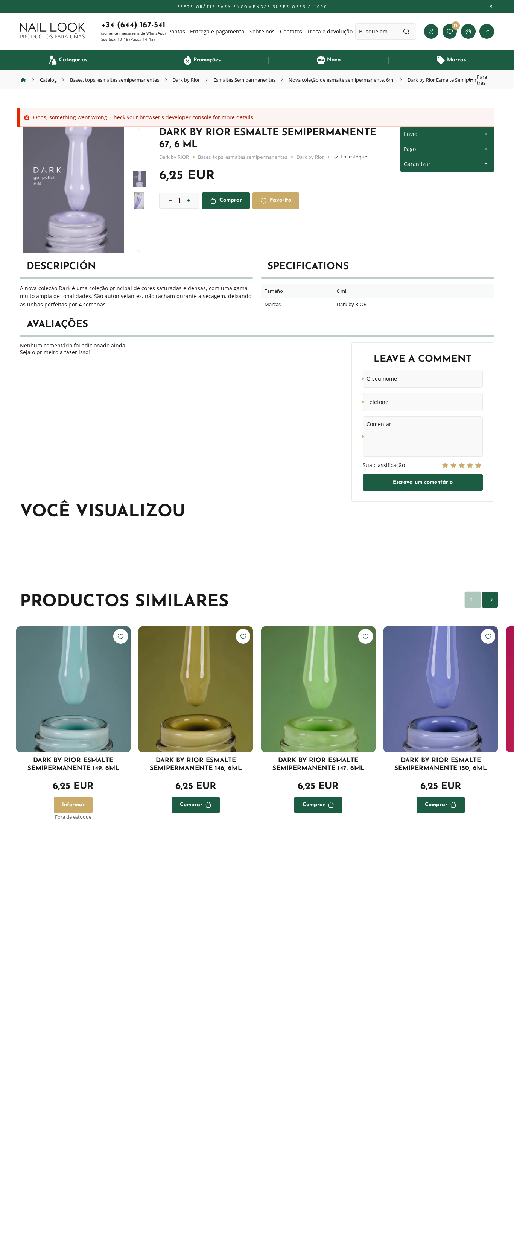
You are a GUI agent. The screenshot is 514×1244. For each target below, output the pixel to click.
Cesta (468, 31)
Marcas (456, 60)
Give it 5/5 (478, 465)
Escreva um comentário (423, 482)
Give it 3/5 (461, 465)
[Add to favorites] (120, 636)
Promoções (207, 60)
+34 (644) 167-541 (133, 25)
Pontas (176, 31)
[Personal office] (431, 31)
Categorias (73, 60)
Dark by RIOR (174, 157)
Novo (334, 60)
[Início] (23, 79)
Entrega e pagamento (217, 31)
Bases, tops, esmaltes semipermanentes (242, 157)
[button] (139, 133)
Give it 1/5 (445, 465)
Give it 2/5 (453, 465)
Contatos (291, 31)
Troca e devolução (330, 31)
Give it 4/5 (470, 465)
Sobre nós (262, 31)
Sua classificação (384, 465)
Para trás (482, 80)
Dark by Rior (310, 157)
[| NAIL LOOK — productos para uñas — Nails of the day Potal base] (52, 30)
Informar (73, 805)
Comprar (230, 200)
